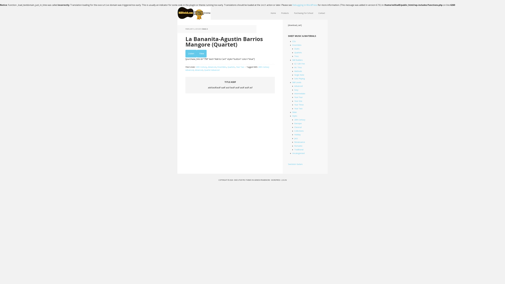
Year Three (299, 104)
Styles (294, 116)
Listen (191, 53)
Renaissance (299, 142)
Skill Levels (296, 82)
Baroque (298, 123)
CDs (294, 41)
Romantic (298, 146)
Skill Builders (297, 60)
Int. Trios (298, 67)
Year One (298, 101)
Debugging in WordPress (304, 5)
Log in (284, 180)
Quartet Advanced (211, 70)
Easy (296, 90)
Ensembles (221, 67)
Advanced (212, 67)
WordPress (275, 180)
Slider (294, 112)
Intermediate (299, 93)
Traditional (298, 149)
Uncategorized (298, 153)
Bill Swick (195, 13)
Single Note (299, 75)
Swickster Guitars (295, 164)
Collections (299, 131)
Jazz (296, 138)
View (201, 53)
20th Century (201, 67)
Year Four (298, 97)
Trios (296, 56)
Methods (298, 71)
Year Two (240, 67)
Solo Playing (299, 78)
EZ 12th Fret (299, 63)
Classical (298, 127)
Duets (296, 48)
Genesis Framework (262, 180)
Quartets (231, 67)
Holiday (297, 134)
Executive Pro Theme (242, 180)
